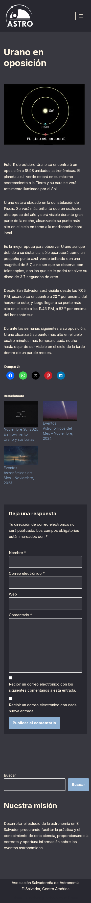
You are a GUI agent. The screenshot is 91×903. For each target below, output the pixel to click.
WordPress (68, 897)
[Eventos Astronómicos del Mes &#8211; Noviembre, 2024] (60, 411)
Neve (17, 897)
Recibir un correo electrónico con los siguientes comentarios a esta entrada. (42, 687)
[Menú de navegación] (81, 16)
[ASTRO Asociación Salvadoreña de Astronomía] (19, 16)
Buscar (10, 775)
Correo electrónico (27, 573)
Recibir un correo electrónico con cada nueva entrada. (43, 707)
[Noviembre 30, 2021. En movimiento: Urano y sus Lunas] (21, 414)
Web (13, 594)
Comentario (20, 614)
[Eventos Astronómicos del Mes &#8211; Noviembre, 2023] (21, 455)
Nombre (17, 552)
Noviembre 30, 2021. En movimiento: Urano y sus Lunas (21, 434)
